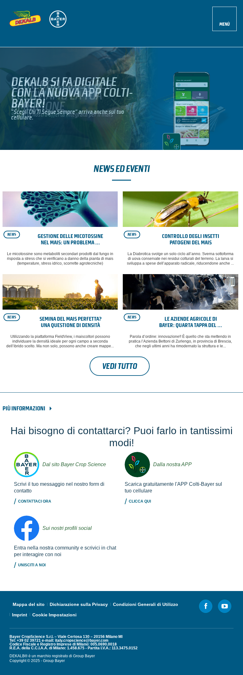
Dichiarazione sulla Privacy (79, 604)
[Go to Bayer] (57, 19)
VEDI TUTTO (119, 366)
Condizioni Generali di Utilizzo (145, 604)
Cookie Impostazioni (54, 614)
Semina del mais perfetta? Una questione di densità (71, 322)
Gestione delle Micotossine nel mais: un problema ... (70, 239)
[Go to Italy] (25, 18)
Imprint (19, 614)
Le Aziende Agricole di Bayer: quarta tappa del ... (190, 322)
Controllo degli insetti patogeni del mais (190, 239)
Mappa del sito (29, 604)
